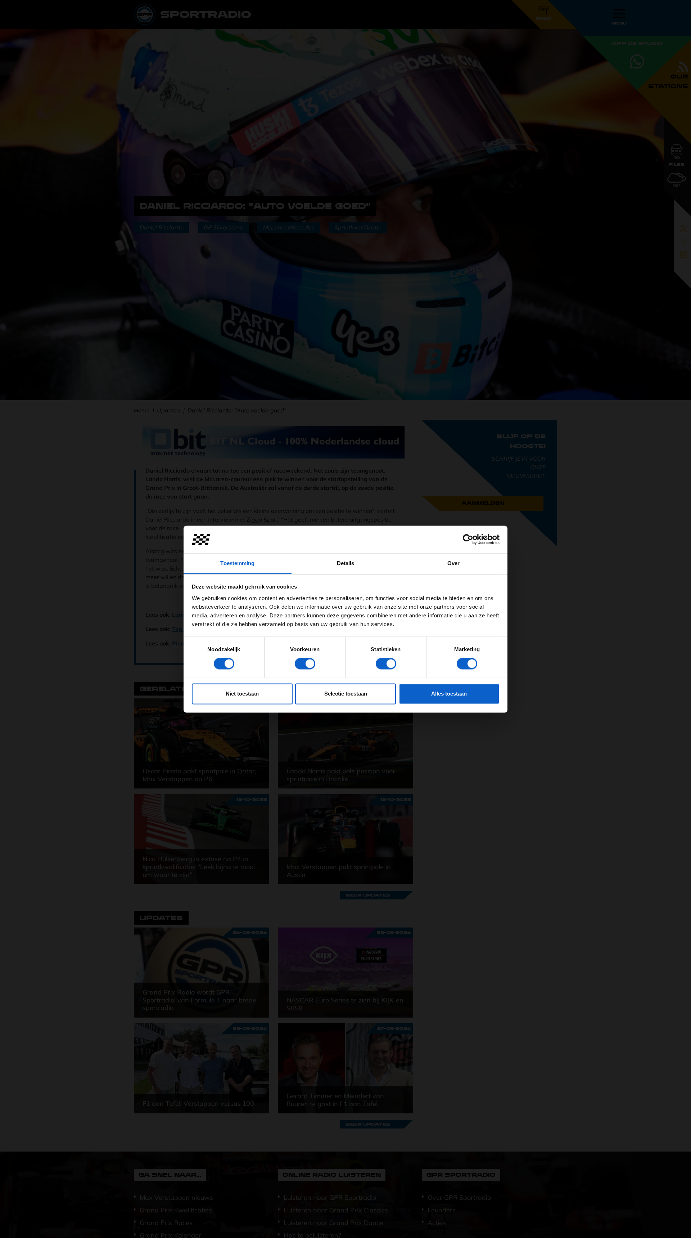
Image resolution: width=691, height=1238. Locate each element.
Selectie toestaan (345, 693)
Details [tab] (345, 563)
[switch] (305, 663)
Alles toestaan (449, 693)
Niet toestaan (242, 693)
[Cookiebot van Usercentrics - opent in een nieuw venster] (468, 539)
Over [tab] (453, 563)
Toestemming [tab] (237, 563)
